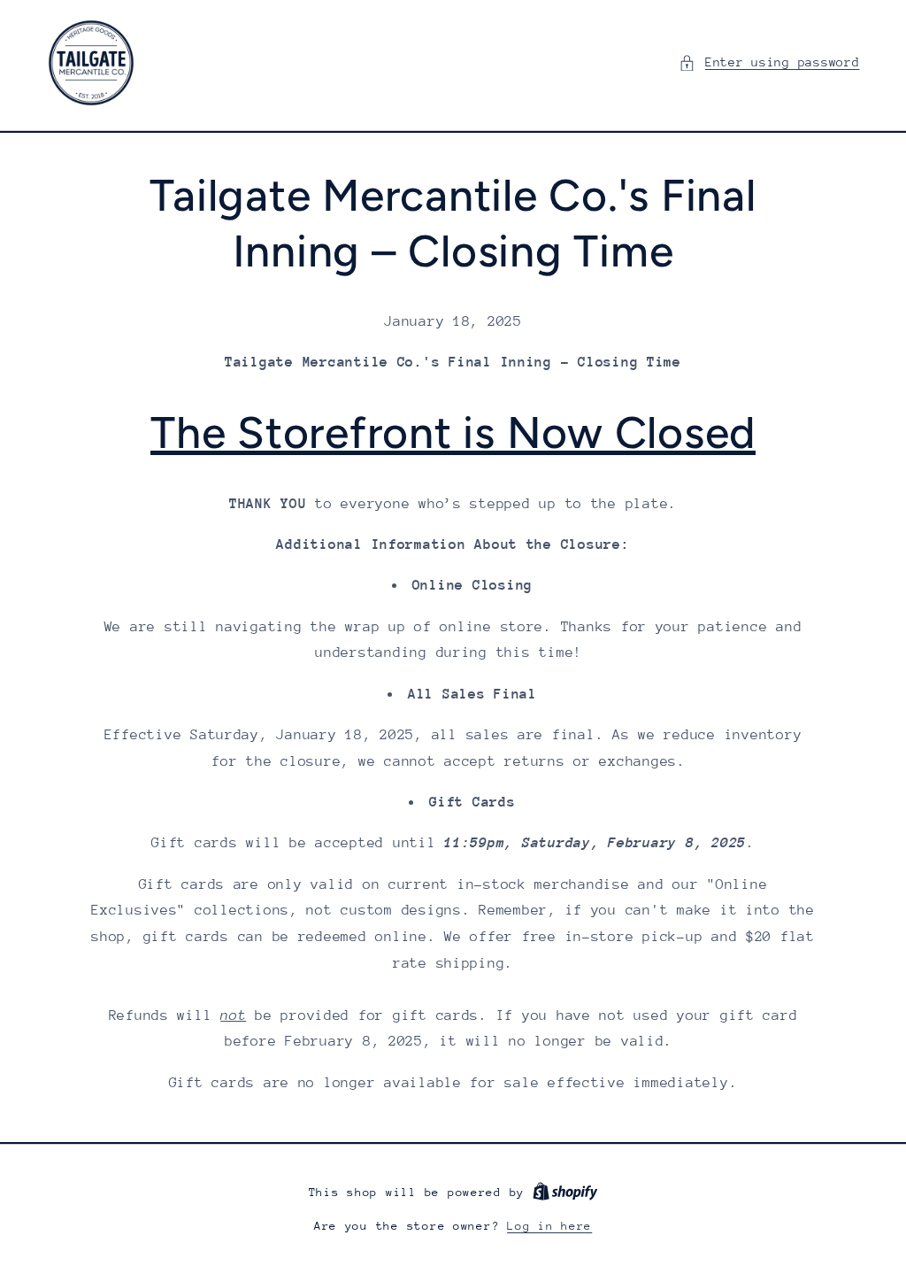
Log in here (549, 1225)
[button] (769, 62)
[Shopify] (565, 1192)
